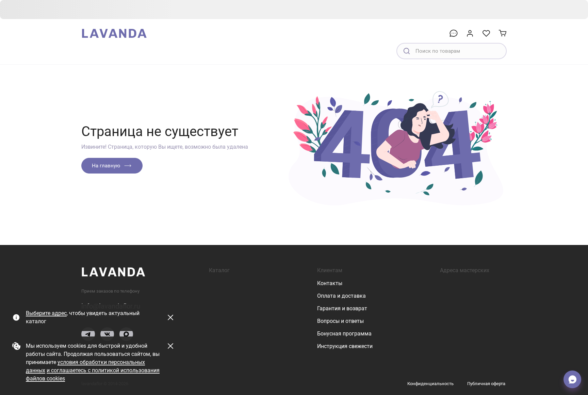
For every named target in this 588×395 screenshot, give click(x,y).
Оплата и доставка (341, 296)
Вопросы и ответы (340, 321)
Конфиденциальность (430, 383)
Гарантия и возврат (342, 308)
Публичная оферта (486, 383)
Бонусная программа (344, 333)
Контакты (329, 283)
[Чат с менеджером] (572, 379)
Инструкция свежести (345, 346)
